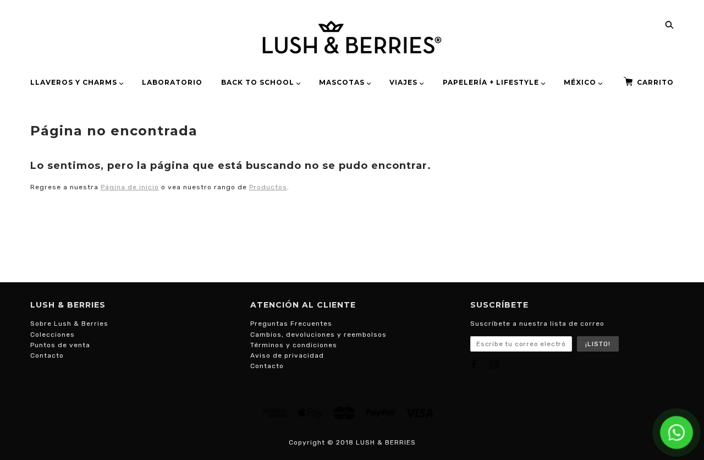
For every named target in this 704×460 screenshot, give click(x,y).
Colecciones (52, 334)
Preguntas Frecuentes (291, 323)
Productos (268, 187)
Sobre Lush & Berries (69, 323)
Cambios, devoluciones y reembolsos (318, 334)
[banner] (352, 37)
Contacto (47, 355)
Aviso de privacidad (287, 355)
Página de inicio (130, 187)
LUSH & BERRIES (386, 442)
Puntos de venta (60, 345)
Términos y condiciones (293, 345)
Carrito (655, 82)
